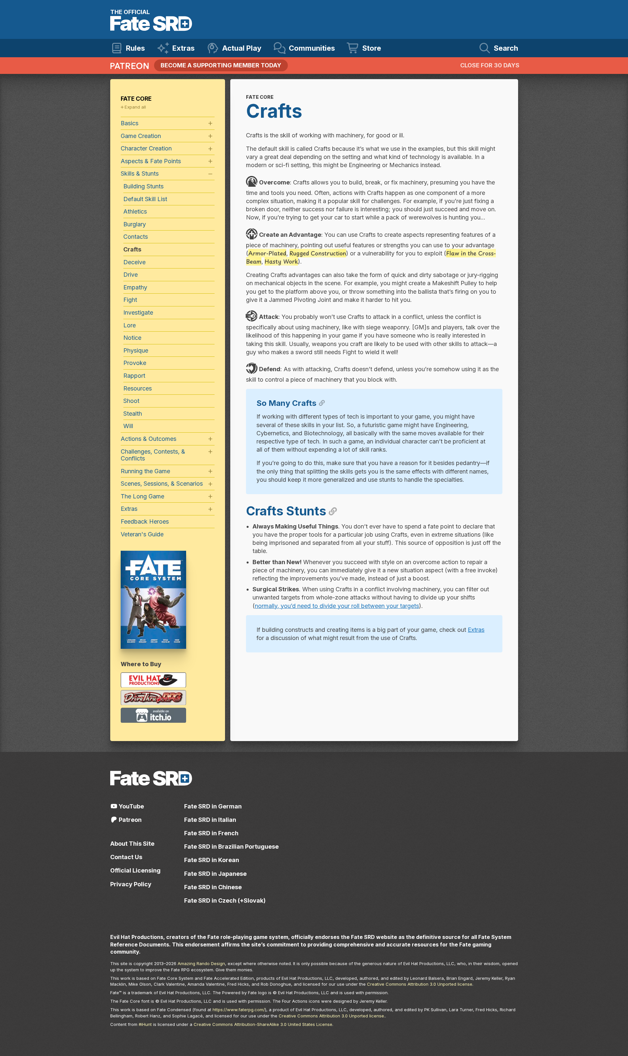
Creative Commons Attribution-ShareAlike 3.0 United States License (263, 1024)
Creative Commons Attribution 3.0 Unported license (419, 984)
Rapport (134, 375)
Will (128, 426)
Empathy (135, 287)
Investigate (138, 312)
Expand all (135, 107)
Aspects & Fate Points (151, 161)
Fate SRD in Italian (210, 819)
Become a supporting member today (221, 65)
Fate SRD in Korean (211, 860)
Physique (135, 350)
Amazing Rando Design (201, 963)
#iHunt (145, 1024)
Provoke (134, 362)
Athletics (135, 211)
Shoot (131, 400)
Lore (129, 325)
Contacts (135, 236)
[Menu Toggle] (210, 123)
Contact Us (126, 857)
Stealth (132, 413)
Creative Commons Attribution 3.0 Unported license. (332, 1015)
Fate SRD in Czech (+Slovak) (225, 900)
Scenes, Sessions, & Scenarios (162, 483)
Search (506, 48)
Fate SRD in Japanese (215, 873)
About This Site (132, 843)
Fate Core (136, 98)
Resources (137, 388)
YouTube (130, 806)
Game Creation (141, 135)
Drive (130, 274)
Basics (129, 123)
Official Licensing (135, 870)
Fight (130, 299)
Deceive (134, 262)
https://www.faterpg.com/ (239, 1009)
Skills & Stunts (140, 173)
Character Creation (146, 148)
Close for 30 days (489, 65)
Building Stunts (143, 186)
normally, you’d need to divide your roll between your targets (337, 605)
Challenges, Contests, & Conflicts (153, 455)
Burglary (134, 224)
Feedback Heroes (145, 521)
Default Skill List (145, 199)
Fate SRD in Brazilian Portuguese (231, 846)
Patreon (129, 819)
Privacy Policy (130, 884)
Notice (132, 337)
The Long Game (142, 496)
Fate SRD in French (211, 833)
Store (371, 48)
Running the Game (145, 471)
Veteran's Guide (142, 534)
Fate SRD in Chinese (213, 887)
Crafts (132, 249)
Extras (476, 629)
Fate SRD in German (213, 806)
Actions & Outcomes (148, 438)
